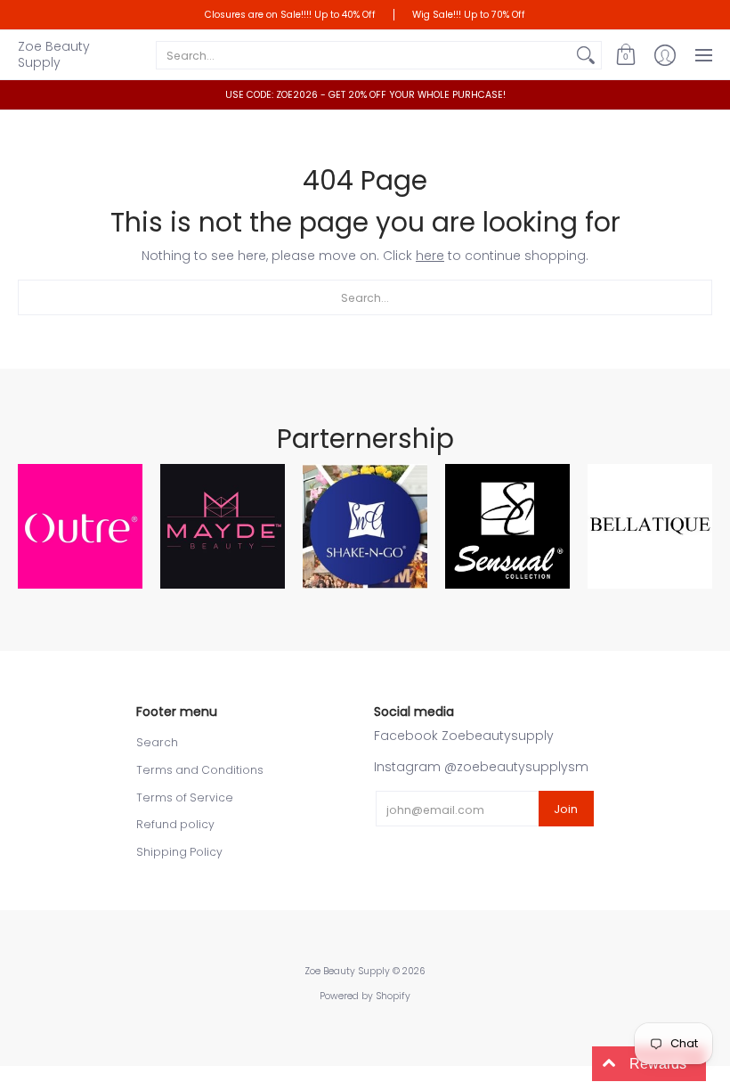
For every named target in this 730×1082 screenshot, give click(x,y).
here (430, 255)
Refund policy (175, 824)
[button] (625, 54)
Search (157, 742)
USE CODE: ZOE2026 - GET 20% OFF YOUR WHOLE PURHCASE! (365, 95)
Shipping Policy (179, 851)
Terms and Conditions (200, 769)
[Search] (586, 55)
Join (566, 809)
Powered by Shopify (365, 996)
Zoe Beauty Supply (54, 54)
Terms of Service (184, 797)
